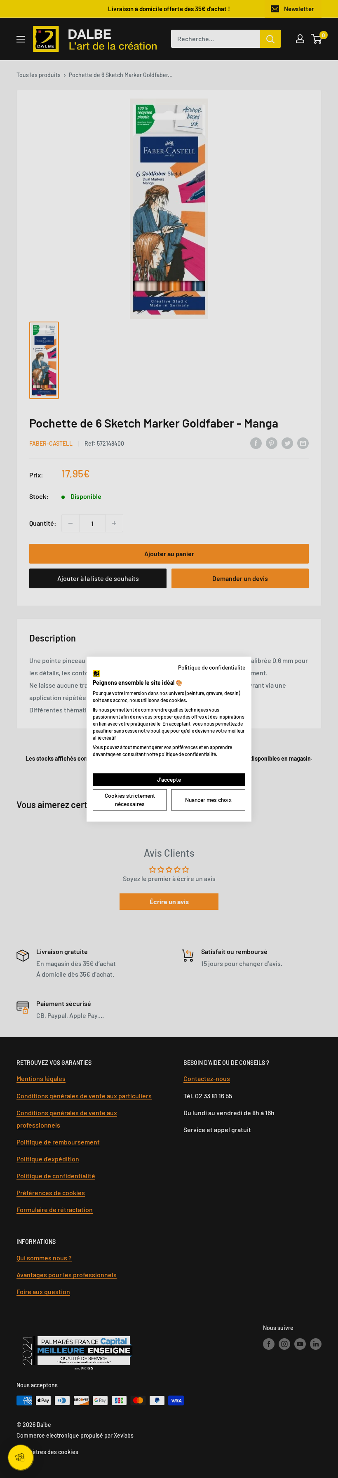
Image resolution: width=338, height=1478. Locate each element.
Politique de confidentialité (211, 666)
